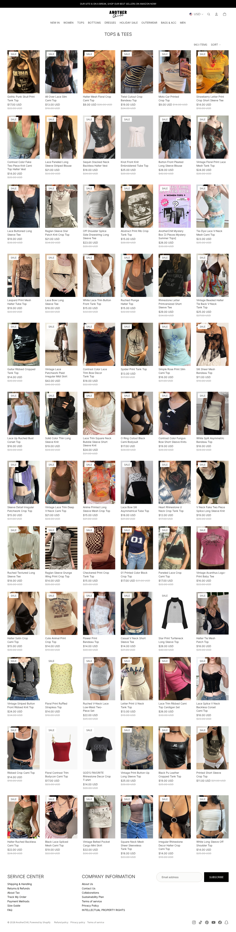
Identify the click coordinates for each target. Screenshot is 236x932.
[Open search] (209, 14)
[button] (216, 45)
